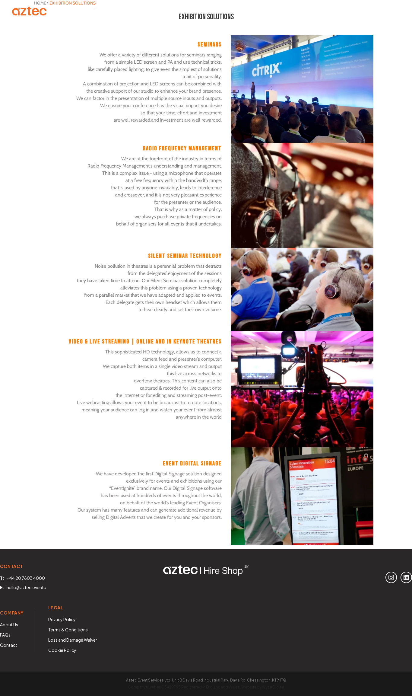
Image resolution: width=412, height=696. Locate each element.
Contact (297, 12)
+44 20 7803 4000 (26, 578)
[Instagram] (391, 577)
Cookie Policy (62, 650)
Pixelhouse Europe (345, 12)
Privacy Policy (62, 619)
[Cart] (394, 12)
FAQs (5, 634)
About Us (234, 12)
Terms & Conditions (68, 629)
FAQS (265, 12)
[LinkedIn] (406, 577)
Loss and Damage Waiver (72, 640)
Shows (197, 12)
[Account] (377, 12)
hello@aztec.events (26, 587)
